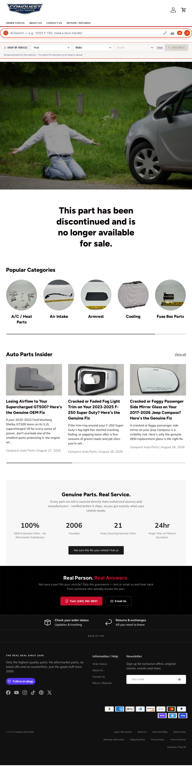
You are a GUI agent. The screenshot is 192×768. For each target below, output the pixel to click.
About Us (35, 23)
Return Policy (179, 732)
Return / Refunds (79, 23)
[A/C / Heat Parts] (21, 295)
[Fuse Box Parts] (170, 295)
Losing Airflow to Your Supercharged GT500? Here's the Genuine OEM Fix (34, 407)
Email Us (120, 601)
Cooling (133, 316)
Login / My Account (123, 732)
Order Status (15, 23)
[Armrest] (96, 295)
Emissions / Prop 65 (176, 747)
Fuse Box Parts (170, 316)
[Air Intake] (58, 295)
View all (180, 354)
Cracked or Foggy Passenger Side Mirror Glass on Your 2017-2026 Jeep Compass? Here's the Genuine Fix (157, 409)
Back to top (96, 636)
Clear (160, 47)
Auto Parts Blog (159, 732)
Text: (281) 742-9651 (84, 601)
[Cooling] (133, 295)
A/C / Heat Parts (21, 319)
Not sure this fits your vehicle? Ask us (96, 550)
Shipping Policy (137, 739)
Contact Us (54, 23)
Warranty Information (113, 739)
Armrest (96, 316)
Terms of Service (178, 739)
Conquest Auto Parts (24, 732)
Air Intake (59, 316)
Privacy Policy (157, 739)
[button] (184, 10)
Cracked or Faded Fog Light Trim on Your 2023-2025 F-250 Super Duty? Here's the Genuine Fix (94, 409)
